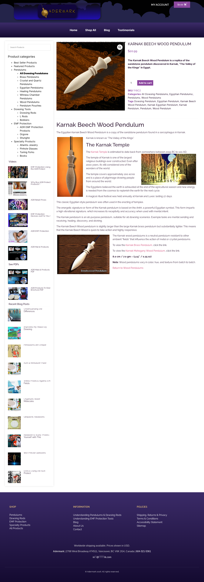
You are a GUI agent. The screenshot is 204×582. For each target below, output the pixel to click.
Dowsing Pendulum (145, 101)
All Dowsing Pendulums (34, 73)
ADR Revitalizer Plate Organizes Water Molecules (34, 399)
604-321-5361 (143, 551)
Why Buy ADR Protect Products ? (40, 183)
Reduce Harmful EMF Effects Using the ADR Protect (34, 470)
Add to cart (145, 82)
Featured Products (24, 66)
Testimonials (126, 30)
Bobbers (24, 119)
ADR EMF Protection (40, 231)
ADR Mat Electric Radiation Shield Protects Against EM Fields (37, 380)
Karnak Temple (99, 152)
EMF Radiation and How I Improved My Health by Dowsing (36, 327)
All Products (16, 528)
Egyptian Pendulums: (31, 87)
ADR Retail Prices (38, 200)
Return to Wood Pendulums (128, 268)
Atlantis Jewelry (29, 144)
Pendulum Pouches (30, 105)
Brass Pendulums (29, 76)
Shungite (25, 137)
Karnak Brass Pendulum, (139, 245)
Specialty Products (24, 141)
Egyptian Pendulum (168, 101)
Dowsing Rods (28, 112)
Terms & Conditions (147, 518)
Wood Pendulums (29, 101)
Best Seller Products (25, 62)
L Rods (24, 116)
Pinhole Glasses (28, 148)
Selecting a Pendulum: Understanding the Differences (35, 309)
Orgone (24, 134)
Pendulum (145, 108)
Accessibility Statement (149, 522)
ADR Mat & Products (40, 247)
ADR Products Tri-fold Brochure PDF (40, 289)
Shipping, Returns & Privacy (152, 515)
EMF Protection (22, 123)
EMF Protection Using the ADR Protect (40, 168)
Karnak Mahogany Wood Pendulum (145, 250)
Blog (107, 30)
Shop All (90, 30)
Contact (77, 529)
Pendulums (20, 69)
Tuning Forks (27, 152)
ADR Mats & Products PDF (40, 271)
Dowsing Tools (22, 109)
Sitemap (141, 525)
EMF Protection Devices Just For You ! (40, 215)
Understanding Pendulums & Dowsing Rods (97, 515)
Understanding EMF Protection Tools (93, 518)
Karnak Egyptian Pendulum (163, 104)
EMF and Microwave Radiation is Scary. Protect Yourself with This (36, 435)
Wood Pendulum (162, 108)
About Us (78, 525)
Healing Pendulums (30, 91)
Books (23, 155)
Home (73, 30)
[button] (119, 47)
